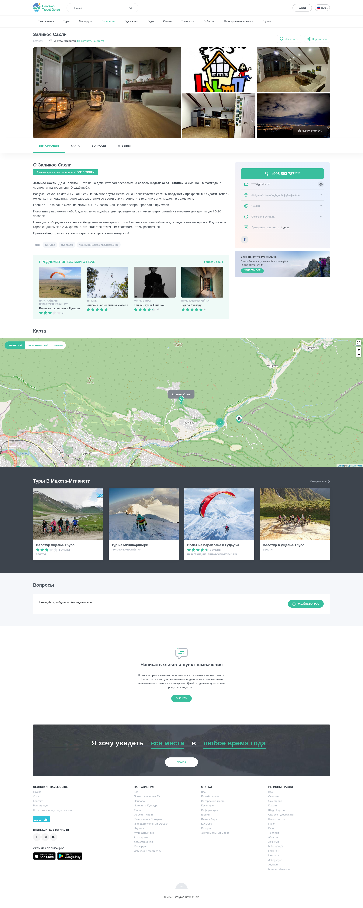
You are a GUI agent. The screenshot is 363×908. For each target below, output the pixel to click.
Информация (49, 145)
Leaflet (340, 465)
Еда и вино (131, 21)
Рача (271, 828)
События (209, 21)
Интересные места (213, 800)
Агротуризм (141, 837)
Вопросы (99, 145)
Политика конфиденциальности (52, 810)
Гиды (150, 21)
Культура (206, 823)
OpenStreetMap (354, 465)
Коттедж (38, 40)
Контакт (38, 800)
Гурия (271, 823)
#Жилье (50, 244)
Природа (139, 800)
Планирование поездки (238, 21)
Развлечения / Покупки (148, 819)
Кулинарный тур (144, 832)
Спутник (58, 345)
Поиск (181, 762)
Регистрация (41, 805)
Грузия (266, 21)
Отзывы (124, 145)
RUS (324, 7)
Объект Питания (144, 814)
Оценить (181, 698)
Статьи (167, 21)
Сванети (273, 796)
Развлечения (46, 21)
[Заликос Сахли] (181, 402)
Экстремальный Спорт (215, 832)
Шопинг (206, 814)
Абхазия (273, 837)
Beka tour (273, 850)
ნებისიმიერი (276, 846)
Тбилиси (273, 832)
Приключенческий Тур (147, 796)
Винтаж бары (209, 819)
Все (136, 791)
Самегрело (275, 800)
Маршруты (85, 21)
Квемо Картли (276, 819)
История (206, 828)
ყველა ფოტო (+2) (312, 130)
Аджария (273, 864)
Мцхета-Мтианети (79, 40)
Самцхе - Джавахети (281, 814)
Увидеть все (212, 261)
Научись (139, 828)
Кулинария (208, 805)
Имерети (273, 855)
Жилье (138, 810)
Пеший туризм (210, 796)
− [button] (359, 354)
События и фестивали (147, 850)
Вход (302, 7)
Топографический (38, 345)
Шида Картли (276, 810)
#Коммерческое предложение (99, 244)
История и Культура (146, 805)
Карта (75, 145)
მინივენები (275, 859)
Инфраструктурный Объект (151, 823)
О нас (36, 796)
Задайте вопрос (308, 603)
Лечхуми (273, 841)
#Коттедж (67, 244)
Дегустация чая (143, 841)
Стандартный (15, 345)
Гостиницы (108, 21)
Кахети (272, 805)
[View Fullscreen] (358, 342)
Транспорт (187, 21)
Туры (66, 21)
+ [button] (359, 349)
